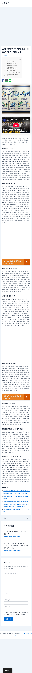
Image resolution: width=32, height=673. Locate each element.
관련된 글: (6, 76)
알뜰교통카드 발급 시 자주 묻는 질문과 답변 (15, 494)
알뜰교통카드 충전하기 (12, 68)
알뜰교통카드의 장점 (11, 63)
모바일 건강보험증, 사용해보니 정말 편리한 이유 (16, 491)
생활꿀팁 (6, 3)
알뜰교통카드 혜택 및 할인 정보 (13, 74)
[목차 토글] (19, 59)
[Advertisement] (16, 28)
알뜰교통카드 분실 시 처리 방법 (13, 72)
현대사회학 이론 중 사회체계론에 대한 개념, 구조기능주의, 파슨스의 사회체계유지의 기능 (16, 545)
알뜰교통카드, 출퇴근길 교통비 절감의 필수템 (15, 501)
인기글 (10, 536)
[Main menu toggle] (28, 3)
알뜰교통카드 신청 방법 (12, 65)
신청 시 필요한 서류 (11, 67)
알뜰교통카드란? (10, 62)
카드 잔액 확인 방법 (11, 70)
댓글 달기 (6, 536)
